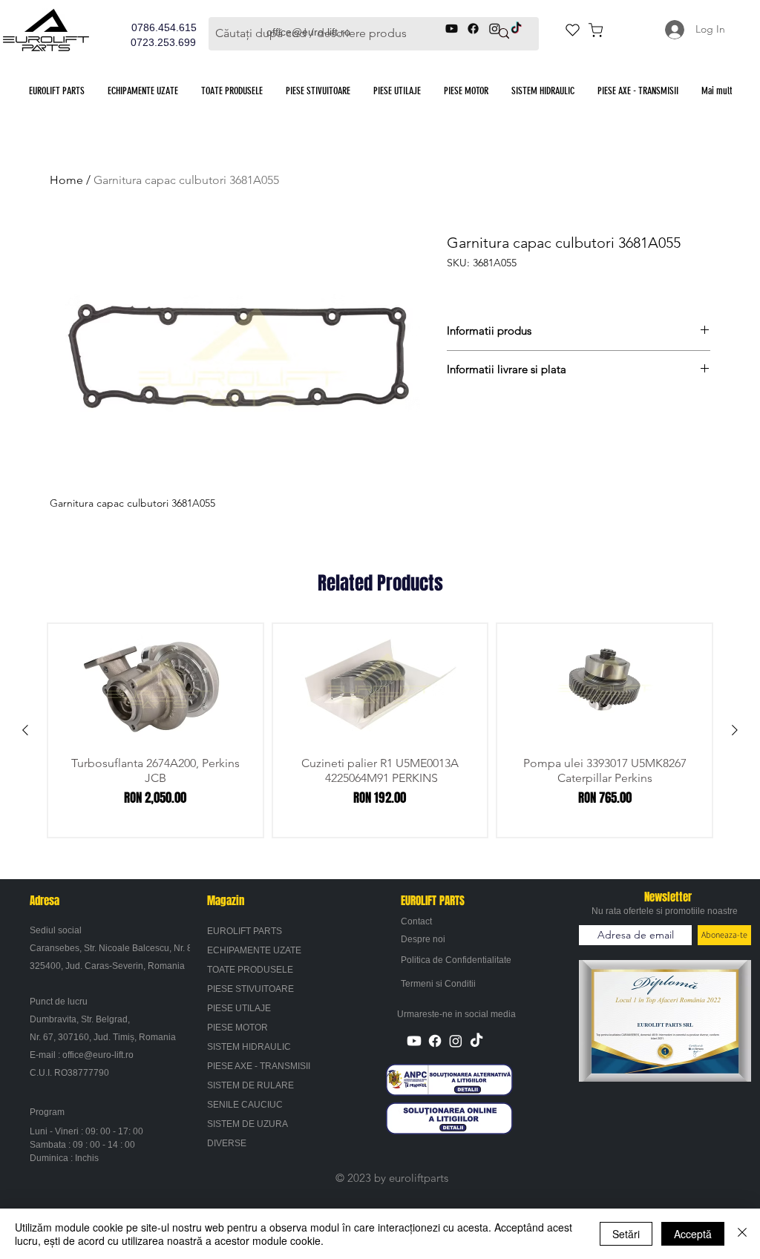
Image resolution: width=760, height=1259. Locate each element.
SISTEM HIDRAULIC (249, 1047)
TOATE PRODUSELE (250, 969)
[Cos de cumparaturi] (595, 30)
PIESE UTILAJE (239, 1008)
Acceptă (693, 1233)
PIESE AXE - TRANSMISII (258, 1066)
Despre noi (423, 939)
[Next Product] (735, 730)
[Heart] (572, 30)
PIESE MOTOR (237, 1027)
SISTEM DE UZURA (247, 1124)
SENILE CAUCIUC (245, 1104)
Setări (626, 1233)
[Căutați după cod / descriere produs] (503, 33)
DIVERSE (226, 1143)
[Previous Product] (25, 730)
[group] (380, 731)
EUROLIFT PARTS (244, 931)
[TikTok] (476, 1041)
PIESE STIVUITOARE (250, 989)
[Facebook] (435, 1041)
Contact (416, 921)
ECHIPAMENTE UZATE (254, 950)
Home (66, 180)
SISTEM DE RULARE (250, 1085)
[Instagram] (456, 1041)
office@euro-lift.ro (98, 1055)
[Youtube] (414, 1041)
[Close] (742, 1233)
